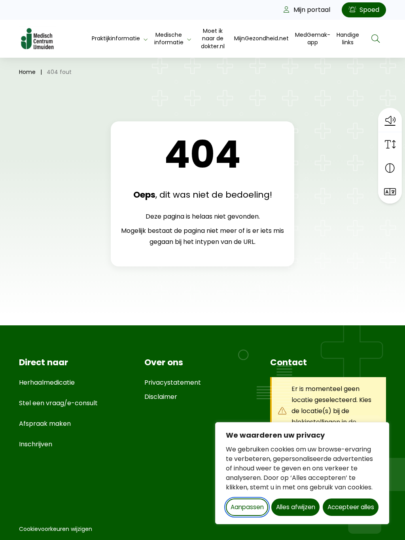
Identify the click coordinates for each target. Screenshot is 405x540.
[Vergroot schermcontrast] (390, 168)
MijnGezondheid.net (261, 38)
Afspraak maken (45, 423)
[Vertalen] (390, 192)
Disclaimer (160, 396)
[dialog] (302, 473)
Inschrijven (35, 444)
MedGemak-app (312, 38)
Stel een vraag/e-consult (58, 403)
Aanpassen (247, 507)
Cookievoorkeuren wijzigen (55, 529)
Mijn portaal (311, 9)
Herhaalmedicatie (47, 382)
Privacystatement (172, 382)
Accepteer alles (350, 507)
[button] (390, 120)
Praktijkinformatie (116, 38)
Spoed (368, 9)
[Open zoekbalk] (375, 38)
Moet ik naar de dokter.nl (213, 38)
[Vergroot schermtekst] (390, 144)
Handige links (348, 38)
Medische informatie (169, 38)
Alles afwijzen (295, 507)
